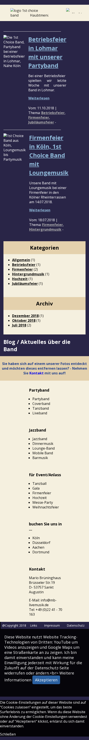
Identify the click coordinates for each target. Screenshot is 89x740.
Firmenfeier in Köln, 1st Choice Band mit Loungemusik (48, 155)
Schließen (8, 734)
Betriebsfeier (53, 112)
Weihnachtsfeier (45, 507)
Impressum (52, 625)
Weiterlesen (38, 98)
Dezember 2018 (25, 315)
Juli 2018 (19, 325)
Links (33, 625)
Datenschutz (75, 625)
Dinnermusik (42, 443)
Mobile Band (42, 453)
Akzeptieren (46, 679)
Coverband (41, 403)
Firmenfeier (38, 117)
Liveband (39, 413)
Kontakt (36, 373)
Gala (36, 488)
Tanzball (39, 483)
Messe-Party (42, 502)
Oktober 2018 (23, 320)
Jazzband (39, 438)
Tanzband (40, 408)
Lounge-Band (43, 448)
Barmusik (40, 457)
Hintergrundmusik (45, 229)
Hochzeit (20, 278)
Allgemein (21, 260)
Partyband (40, 399)
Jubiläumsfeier (41, 122)
